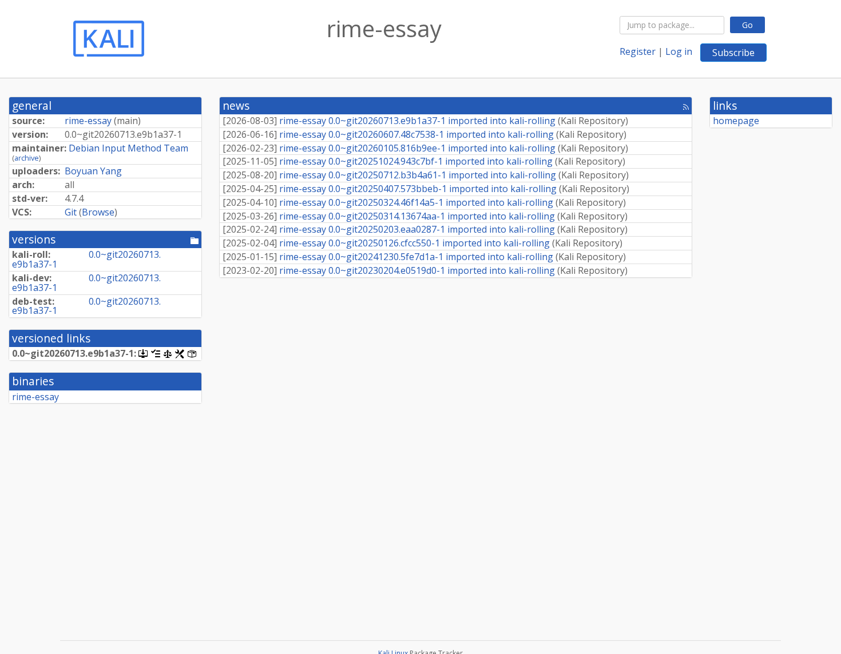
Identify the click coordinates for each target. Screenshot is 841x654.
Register (638, 51)
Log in (678, 51)
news (236, 105)
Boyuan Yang (93, 171)
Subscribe (733, 52)
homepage (736, 120)
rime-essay (88, 120)
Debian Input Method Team (128, 148)
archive (26, 158)
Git (71, 212)
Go (747, 24)
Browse (98, 212)
